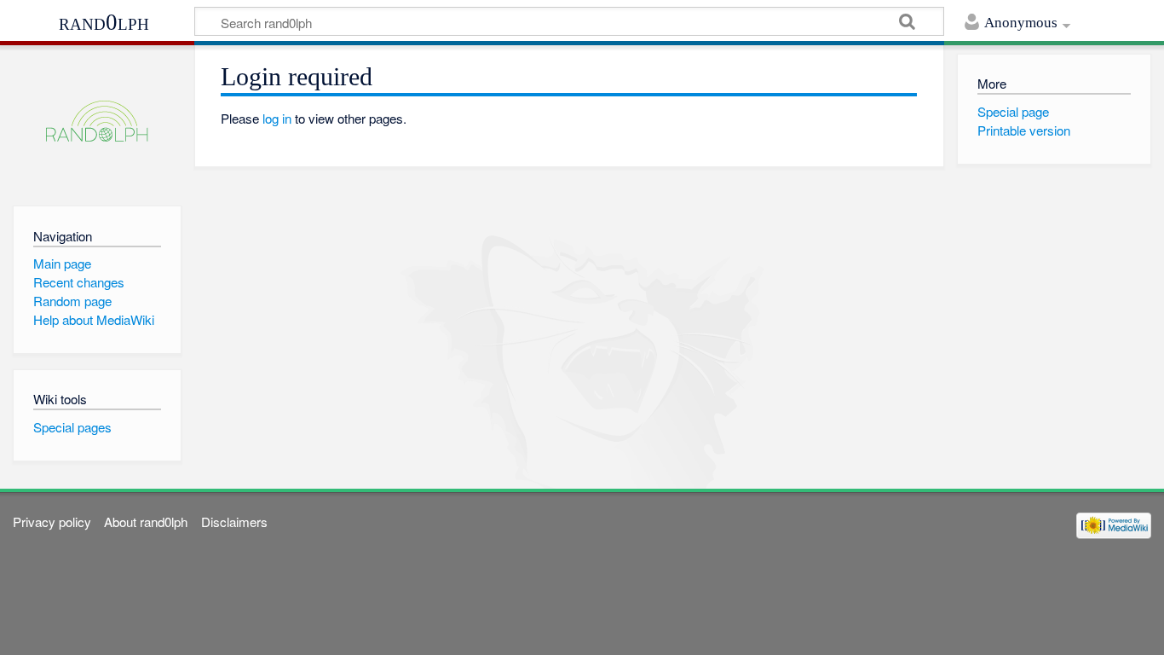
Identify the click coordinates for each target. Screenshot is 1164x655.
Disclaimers (234, 521)
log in (276, 118)
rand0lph (104, 22)
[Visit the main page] (97, 121)
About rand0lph (145, 521)
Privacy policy (52, 521)
